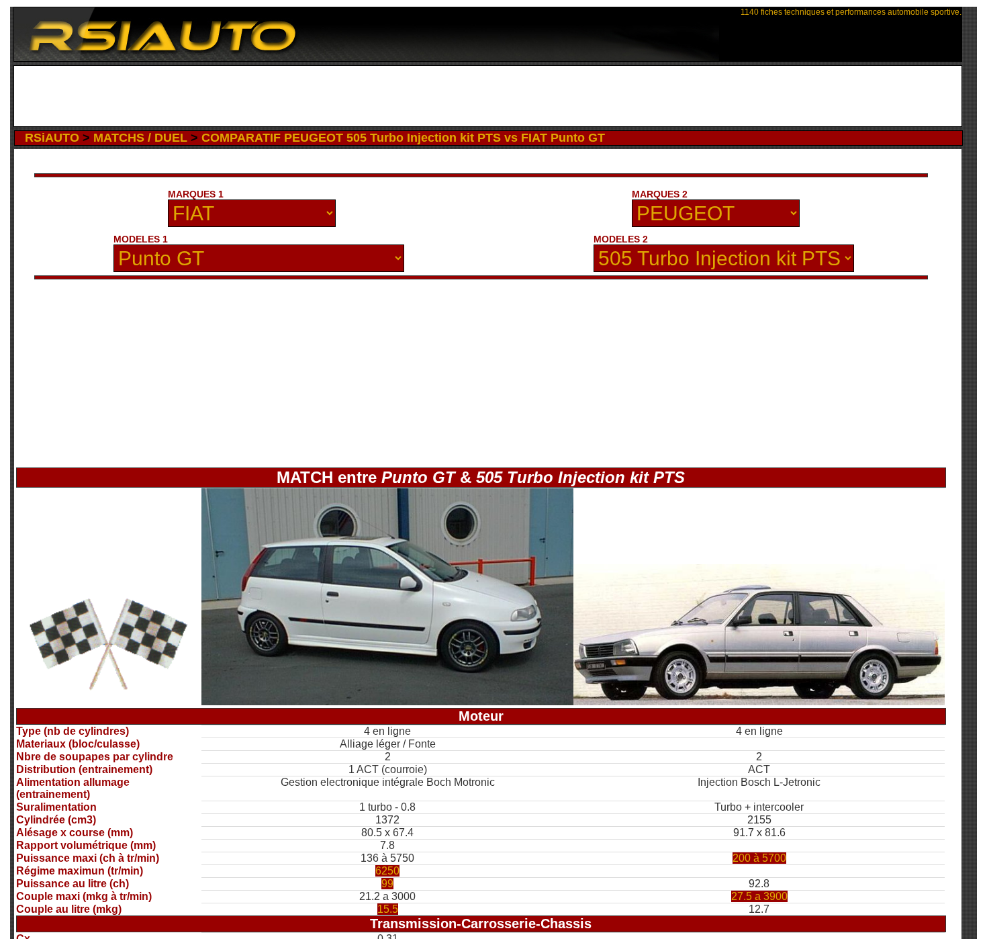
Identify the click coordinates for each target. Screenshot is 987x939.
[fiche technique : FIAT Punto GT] (387, 701)
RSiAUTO (52, 137)
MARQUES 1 (196, 194)
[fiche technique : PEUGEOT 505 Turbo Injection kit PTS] (759, 701)
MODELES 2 (621, 239)
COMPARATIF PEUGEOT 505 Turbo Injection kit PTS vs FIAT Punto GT (403, 137)
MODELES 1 (140, 239)
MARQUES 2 (660, 194)
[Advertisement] (487, 96)
